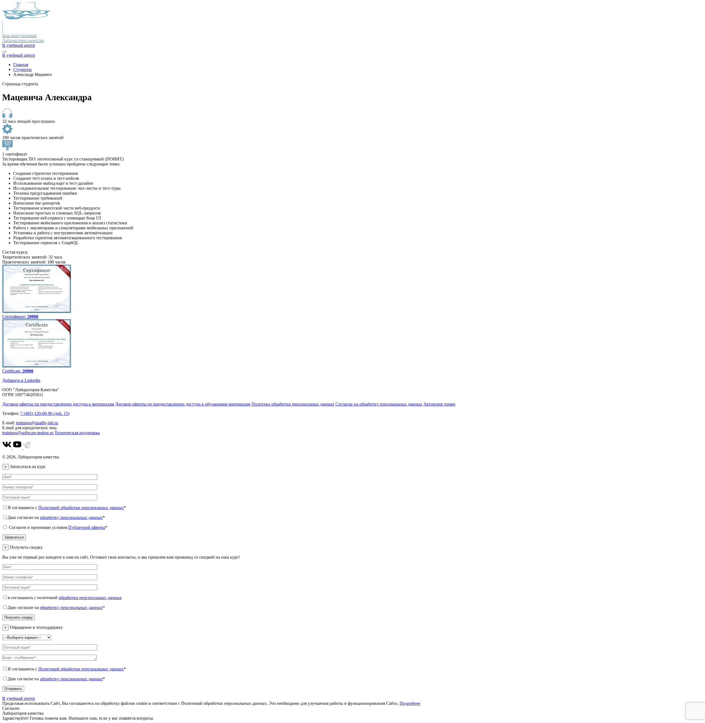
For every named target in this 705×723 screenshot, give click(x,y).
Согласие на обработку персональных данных (378, 404)
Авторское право (439, 404)
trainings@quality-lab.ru (37, 422)
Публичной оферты (86, 527)
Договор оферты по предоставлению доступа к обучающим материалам (182, 404)
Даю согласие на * (56, 517)
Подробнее (410, 703)
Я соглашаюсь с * (67, 507)
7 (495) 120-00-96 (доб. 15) (44, 413)
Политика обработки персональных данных (292, 404)
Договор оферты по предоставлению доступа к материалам (58, 404)
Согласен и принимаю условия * (57, 527)
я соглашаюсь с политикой (65, 597)
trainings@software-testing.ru (27, 432)
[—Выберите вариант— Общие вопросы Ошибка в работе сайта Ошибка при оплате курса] (26, 637)
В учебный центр (18, 45)
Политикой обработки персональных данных (81, 507)
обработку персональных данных (71, 517)
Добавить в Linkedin (21, 380)
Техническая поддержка (77, 432)
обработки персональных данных (90, 597)
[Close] (4, 52)
